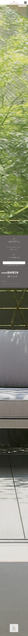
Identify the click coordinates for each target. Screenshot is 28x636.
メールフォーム (14, 263)
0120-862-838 (14, 247)
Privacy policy (3, 281)
